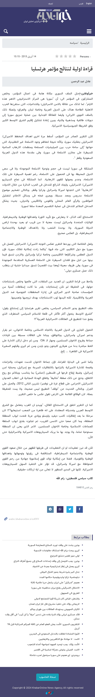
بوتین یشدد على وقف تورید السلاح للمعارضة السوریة (54, 545)
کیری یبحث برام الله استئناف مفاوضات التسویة (57, 551)
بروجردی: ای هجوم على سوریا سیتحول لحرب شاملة (55, 655)
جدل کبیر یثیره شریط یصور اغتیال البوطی (60, 572)
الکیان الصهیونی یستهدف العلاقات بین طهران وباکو (55, 609)
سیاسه (73, 43)
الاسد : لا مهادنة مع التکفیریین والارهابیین (59, 639)
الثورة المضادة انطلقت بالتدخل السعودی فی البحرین (54, 634)
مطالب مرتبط (81, 537)
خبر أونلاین (47, 16)
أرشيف (50, 3)
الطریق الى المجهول (70, 593)
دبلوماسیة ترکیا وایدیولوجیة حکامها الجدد (59, 577)
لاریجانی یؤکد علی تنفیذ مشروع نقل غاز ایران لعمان (54, 604)
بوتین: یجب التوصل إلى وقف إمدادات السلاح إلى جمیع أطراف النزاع (47, 561)
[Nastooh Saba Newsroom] (47, 693)
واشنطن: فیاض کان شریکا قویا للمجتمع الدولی (57, 599)
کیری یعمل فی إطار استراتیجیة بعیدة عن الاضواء (56, 566)
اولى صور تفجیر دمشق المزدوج (65, 556)
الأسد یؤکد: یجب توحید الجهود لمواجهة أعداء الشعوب (53, 644)
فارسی (81, 3)
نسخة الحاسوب (47, 677)
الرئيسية (84, 43)
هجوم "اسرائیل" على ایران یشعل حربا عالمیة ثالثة (55, 583)
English (89, 3)
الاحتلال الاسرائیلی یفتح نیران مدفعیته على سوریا (55, 588)
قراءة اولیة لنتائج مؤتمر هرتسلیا (62, 69)
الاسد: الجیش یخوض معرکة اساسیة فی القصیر (57, 650)
